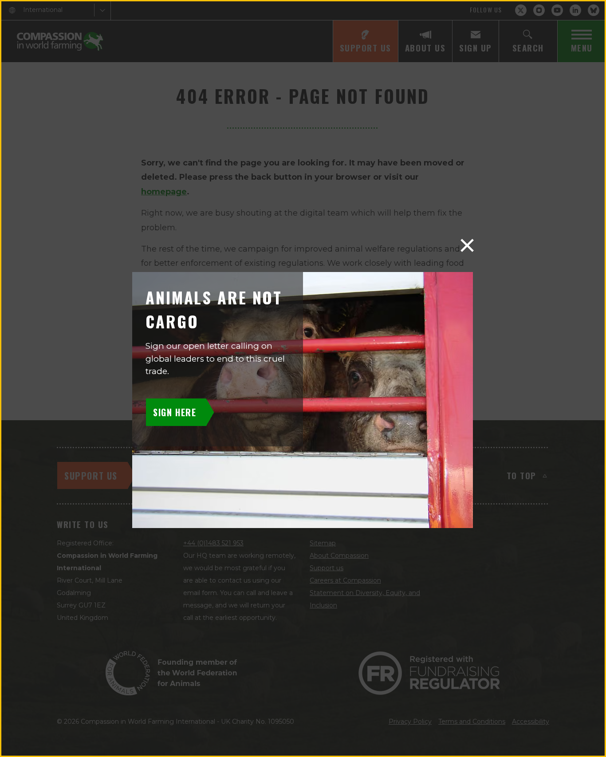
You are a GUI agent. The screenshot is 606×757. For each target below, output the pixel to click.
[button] (467, 245)
